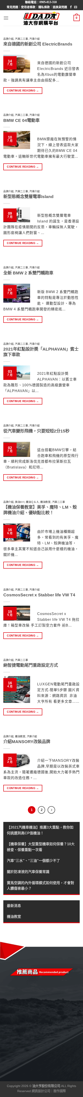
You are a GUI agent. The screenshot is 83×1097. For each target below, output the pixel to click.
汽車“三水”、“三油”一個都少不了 (33, 861)
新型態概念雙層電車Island (28, 196)
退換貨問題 (60, 7)
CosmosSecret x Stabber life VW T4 (39, 595)
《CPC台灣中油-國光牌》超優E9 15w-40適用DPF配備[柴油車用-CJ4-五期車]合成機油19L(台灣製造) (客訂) (45, 1044)
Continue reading (23, 90)
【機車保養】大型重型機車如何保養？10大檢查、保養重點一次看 (41, 847)
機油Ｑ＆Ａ (32, 502)
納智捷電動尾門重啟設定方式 (30, 665)
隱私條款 (44, 7)
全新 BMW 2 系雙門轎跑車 (28, 273)
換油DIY (19, 502)
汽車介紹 (34, 39)
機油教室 (14, 916)
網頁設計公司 (41, 1091)
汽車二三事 (21, 39)
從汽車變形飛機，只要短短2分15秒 (36, 431)
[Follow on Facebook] (70, 7)
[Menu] (6, 17)
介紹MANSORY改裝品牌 (26, 741)
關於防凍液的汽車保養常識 (28, 872)
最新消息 (14, 906)
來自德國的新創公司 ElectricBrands (37, 44)
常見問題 (12, 7)
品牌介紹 (8, 39)
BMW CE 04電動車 (21, 120)
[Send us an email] (75, 7)
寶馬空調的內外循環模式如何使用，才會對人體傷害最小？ (40, 886)
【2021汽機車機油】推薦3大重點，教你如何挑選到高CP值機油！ (40, 830)
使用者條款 (28, 7)
